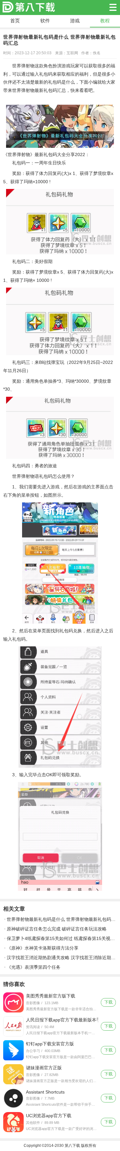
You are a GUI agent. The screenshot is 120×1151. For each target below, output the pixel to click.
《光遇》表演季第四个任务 (33, 967)
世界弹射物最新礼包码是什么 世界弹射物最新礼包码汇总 (62, 919)
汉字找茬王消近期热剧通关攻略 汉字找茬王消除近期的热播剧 (62, 957)
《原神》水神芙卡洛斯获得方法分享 (42, 948)
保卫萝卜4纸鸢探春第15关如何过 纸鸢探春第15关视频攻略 (62, 938)
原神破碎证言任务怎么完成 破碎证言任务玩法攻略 (57, 928)
